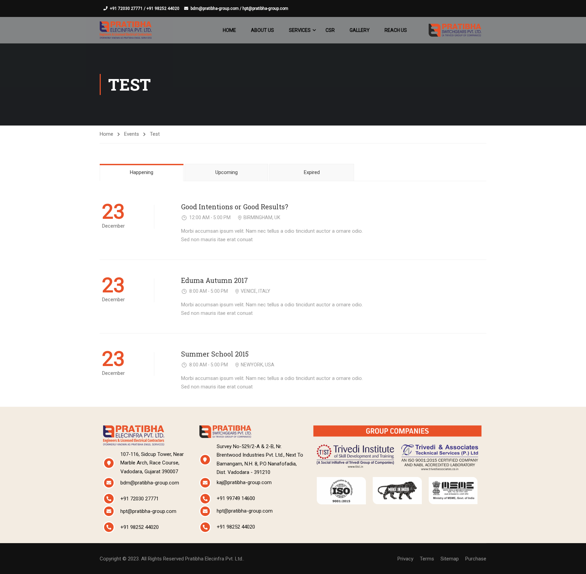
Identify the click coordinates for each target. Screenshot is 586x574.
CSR (330, 30)
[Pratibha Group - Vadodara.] (126, 30)
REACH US (396, 30)
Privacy (405, 559)
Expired (312, 172)
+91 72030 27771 (139, 499)
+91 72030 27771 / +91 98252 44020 (144, 8)
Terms (427, 559)
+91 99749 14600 (236, 498)
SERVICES (300, 30)
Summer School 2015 (215, 354)
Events (131, 134)
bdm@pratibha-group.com (149, 483)
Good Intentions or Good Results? (234, 207)
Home (106, 134)
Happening (141, 172)
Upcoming (226, 172)
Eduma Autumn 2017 (214, 280)
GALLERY (360, 30)
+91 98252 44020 (139, 527)
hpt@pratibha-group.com (148, 511)
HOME (229, 30)
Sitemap (450, 559)
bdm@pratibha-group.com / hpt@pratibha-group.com (239, 8)
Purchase (475, 559)
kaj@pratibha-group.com (244, 482)
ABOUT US (262, 30)
